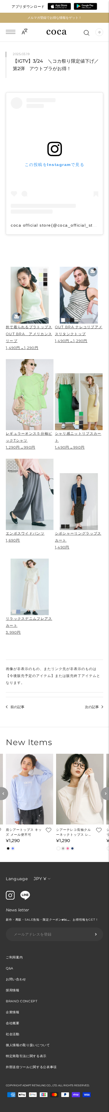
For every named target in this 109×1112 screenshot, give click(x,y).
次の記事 (92, 707)
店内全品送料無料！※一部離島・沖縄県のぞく (54, 18)
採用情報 (12, 990)
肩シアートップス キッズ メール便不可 (24, 832)
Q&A (9, 968)
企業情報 (12, 1012)
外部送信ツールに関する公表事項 (31, 1067)
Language (17, 878)
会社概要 (12, 1023)
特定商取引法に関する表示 (26, 1056)
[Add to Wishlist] (48, 830)
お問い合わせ (16, 979)
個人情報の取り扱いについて (28, 1045)
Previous (4, 793)
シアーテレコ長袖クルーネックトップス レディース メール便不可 (74, 832)
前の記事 (17, 707)
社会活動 (12, 1034)
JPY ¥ (40, 878)
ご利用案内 (14, 957)
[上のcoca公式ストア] (25, 898)
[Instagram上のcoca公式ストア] (10, 898)
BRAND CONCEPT (21, 1001)
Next (105, 793)
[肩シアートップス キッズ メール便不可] (29, 789)
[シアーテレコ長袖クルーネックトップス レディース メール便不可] (79, 789)
